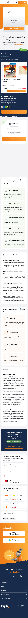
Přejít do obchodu (14, 28)
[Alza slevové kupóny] (21, 499)
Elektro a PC (5, 518)
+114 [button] (5, 63)
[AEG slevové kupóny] (14, 507)
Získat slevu (14, 138)
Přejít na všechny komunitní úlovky (13, 111)
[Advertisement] (14, 160)
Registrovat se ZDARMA (14, 446)
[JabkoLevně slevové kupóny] (21, 503)
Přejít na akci (15, 91)
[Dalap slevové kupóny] (6, 503)
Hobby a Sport (12, 518)
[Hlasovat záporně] (3, 63)
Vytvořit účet (23, 2)
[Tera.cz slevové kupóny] (21, 507)
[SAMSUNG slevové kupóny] (21, 495)
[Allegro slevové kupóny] (6, 495)
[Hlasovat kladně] (8, 63)
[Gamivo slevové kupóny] (14, 499)
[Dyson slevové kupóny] (14, 503)
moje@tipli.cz (14, 572)
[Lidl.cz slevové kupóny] (14, 495)
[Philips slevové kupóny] (6, 499)
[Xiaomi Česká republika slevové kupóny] (6, 507)
